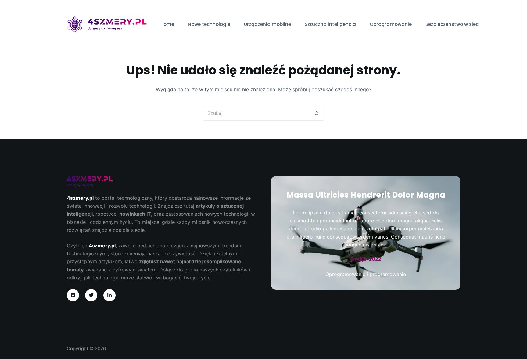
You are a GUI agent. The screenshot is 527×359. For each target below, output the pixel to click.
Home (167, 24)
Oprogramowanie (391, 24)
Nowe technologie (209, 24)
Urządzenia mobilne (267, 24)
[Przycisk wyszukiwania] (316, 113)
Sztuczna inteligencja (330, 24)
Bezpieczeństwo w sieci (452, 24)
